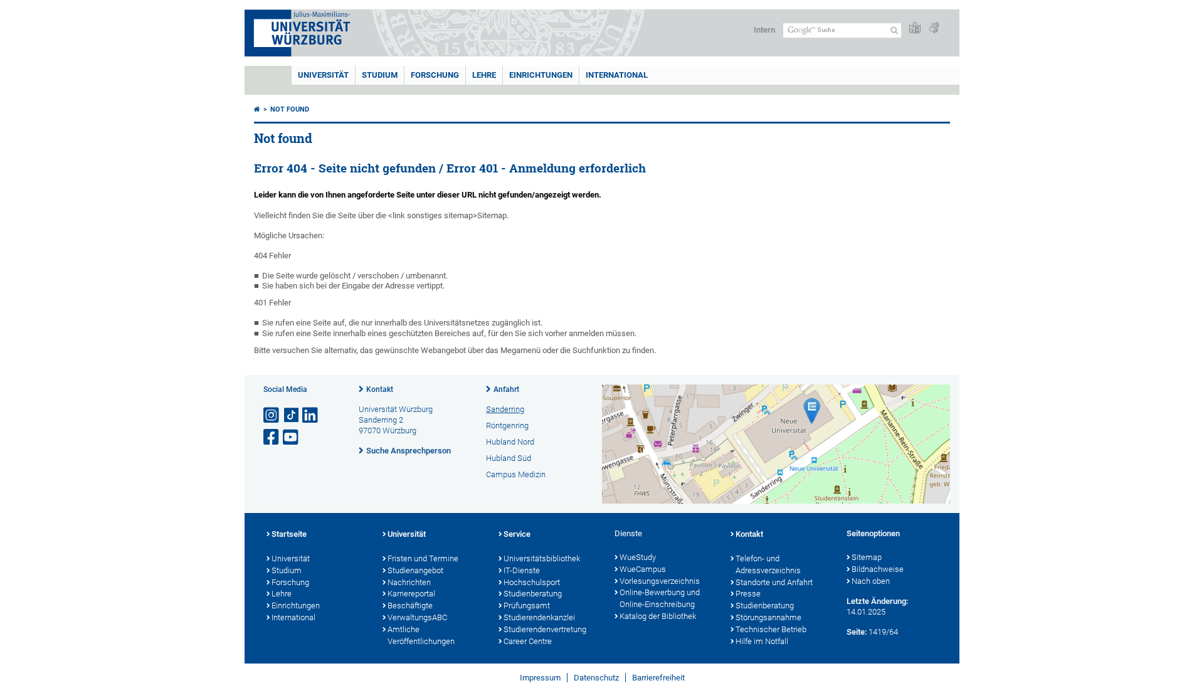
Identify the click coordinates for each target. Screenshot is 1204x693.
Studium (380, 75)
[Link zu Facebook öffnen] (272, 437)
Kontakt (379, 389)
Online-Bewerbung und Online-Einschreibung (660, 598)
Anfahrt (506, 389)
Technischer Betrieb (771, 629)
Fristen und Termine (423, 558)
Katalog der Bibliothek (658, 616)
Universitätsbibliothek (542, 558)
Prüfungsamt (527, 605)
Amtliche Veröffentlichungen (421, 635)
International (617, 75)
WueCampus (643, 569)
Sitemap (867, 557)
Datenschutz (596, 677)
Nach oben (871, 581)
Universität (323, 75)
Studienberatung (533, 593)
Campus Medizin (516, 474)
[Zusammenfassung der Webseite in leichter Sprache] (915, 28)
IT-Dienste (522, 570)
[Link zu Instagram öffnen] (272, 415)
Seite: (857, 632)
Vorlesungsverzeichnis (660, 581)
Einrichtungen (541, 75)
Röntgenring (507, 425)
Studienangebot (415, 570)
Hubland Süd (508, 458)
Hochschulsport (532, 582)
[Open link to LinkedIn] (311, 415)
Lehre (484, 75)
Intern (764, 29)
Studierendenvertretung (545, 629)
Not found (289, 109)
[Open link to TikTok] (291, 415)
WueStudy (638, 557)
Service (517, 534)
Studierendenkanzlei (539, 617)
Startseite (289, 534)
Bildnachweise (878, 569)
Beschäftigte (410, 605)
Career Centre (528, 641)
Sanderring (505, 409)
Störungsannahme (768, 617)
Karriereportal (411, 593)
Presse (748, 593)
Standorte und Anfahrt (774, 582)
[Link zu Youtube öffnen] (291, 437)
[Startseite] (257, 109)
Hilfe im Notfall (762, 641)
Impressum (540, 677)
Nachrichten (409, 582)
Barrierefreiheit (658, 677)
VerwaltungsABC (417, 617)
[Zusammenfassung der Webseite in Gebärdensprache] (934, 28)
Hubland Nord (510, 442)
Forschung (435, 75)
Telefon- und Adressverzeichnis (768, 564)
